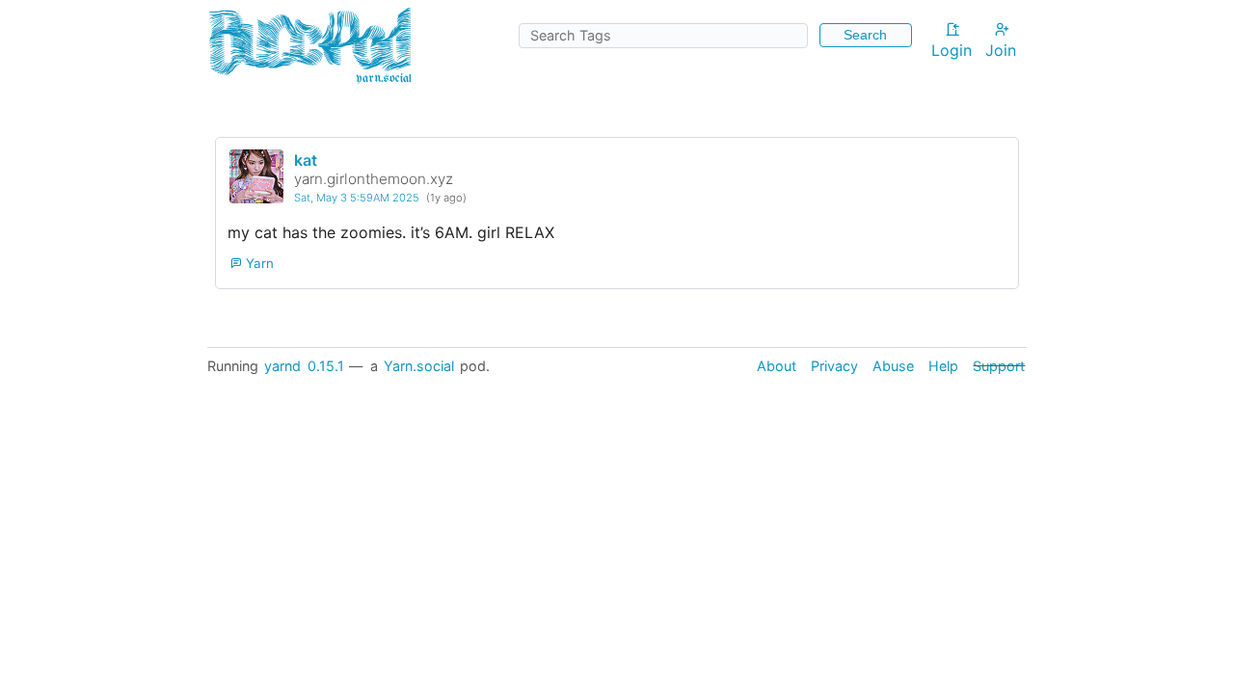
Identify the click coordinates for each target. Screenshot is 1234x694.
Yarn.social (419, 366)
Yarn (258, 263)
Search (865, 34)
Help (943, 366)
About (776, 366)
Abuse (893, 366)
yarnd (282, 366)
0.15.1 (326, 366)
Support (999, 366)
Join (1000, 50)
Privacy (834, 366)
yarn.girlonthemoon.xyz (373, 179)
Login (951, 50)
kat (305, 160)
